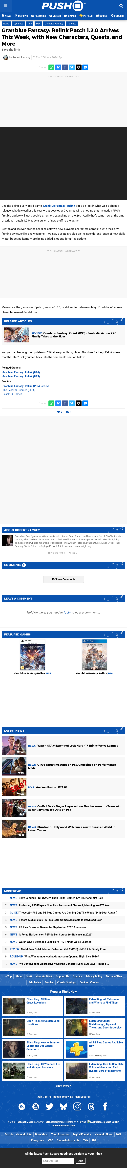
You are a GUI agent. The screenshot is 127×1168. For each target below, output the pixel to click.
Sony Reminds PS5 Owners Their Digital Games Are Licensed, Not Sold (56, 898)
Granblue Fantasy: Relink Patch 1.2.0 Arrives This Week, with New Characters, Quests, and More (62, 37)
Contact (77, 976)
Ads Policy (34, 982)
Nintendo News (104, 1134)
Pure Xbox (41, 1134)
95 (22, 773)
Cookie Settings (66, 982)
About (18, 976)
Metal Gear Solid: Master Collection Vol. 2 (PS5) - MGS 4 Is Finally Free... (59, 949)
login (67, 612)
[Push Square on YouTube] (36, 1107)
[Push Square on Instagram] (77, 1107)
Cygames (18, 23)
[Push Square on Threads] (91, 1107)
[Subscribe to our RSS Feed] (22, 1107)
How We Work (44, 976)
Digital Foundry (82, 1134)
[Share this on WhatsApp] (51, 67)
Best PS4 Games (12, 394)
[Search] (121, 6)
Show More (63, 1085)
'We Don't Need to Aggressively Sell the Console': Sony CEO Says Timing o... (59, 963)
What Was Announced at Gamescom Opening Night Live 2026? (54, 956)
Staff (29, 976)
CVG (85, 1140)
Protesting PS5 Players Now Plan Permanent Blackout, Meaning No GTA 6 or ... (61, 905)
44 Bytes (81, 1122)
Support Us (62, 976)
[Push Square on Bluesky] (63, 1107)
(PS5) (21, 376)
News (6, 23)
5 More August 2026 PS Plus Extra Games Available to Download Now (56, 920)
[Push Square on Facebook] (105, 1107)
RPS (93, 1140)
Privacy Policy (94, 976)
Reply (74, 553)
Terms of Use (114, 976)
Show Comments (65, 579)
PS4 (38, 23)
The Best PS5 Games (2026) (19, 390)
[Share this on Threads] (79, 67)
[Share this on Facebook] (65, 67)
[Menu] (6, 6)
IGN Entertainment (54, 1122)
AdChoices (97, 1122)
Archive (49, 982)
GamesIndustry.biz (68, 1140)
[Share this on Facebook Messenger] (85, 67)
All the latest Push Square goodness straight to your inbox (63, 1153)
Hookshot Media (24, 1122)
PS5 (30, 23)
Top (9, 976)
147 (22, 752)
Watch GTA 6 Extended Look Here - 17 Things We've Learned (50, 941)
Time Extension (60, 1134)
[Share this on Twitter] (72, 67)
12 (22, 835)
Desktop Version (89, 982)
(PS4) (21, 372)
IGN (118, 1134)
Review (25, 386)
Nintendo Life (24, 1134)
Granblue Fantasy (54, 23)
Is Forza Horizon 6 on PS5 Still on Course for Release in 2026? (51, 934)
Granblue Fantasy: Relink (59, 205)
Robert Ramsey (21, 57)
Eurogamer (37, 1140)
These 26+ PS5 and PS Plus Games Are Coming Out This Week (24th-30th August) (63, 912)
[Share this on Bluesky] (58, 67)
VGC (50, 1140)
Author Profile (57, 553)
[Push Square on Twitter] (49, 1107)
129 (22, 793)
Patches (72, 23)
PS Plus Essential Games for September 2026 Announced (48, 927)
